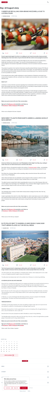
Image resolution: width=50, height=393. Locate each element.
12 (14, 345)
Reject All (16, 387)
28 (1, 351)
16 (6, 347)
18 (11, 347)
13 (16, 345)
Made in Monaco (30, 387)
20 (16, 347)
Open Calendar (8, 355)
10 (9, 345)
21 (1, 349)
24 (9, 349)
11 (11, 345)
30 (6, 351)
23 (6, 349)
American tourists (33, 167)
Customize (8, 387)
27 (16, 349)
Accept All (24, 387)
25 (11, 349)
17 (9, 347)
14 (1, 347)
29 (3, 351)
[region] (15, 384)
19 (14, 347)
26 (14, 349)
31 (9, 351)
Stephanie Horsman (6, 122)
